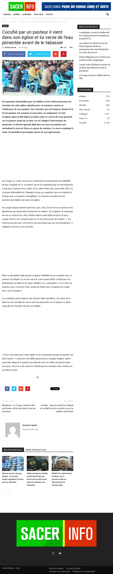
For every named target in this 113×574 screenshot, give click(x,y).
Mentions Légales (56, 568)
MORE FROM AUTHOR (36, 450)
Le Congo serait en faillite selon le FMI (94, 77)
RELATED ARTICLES (13, 450)
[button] (107, 14)
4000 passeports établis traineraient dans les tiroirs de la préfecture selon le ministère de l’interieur (37, 479)
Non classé (84, 109)
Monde (16, 14)
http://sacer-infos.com (30, 429)
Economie (26, 14)
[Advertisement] (37, 158)
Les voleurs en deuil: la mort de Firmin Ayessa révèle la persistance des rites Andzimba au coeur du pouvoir (94, 48)
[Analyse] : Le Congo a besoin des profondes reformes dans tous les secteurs (19, 408)
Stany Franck (10, 47)
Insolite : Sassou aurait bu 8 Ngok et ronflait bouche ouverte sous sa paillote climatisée (56, 408)
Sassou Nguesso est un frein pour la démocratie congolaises (94, 58)
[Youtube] (60, 553)
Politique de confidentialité (84, 571)
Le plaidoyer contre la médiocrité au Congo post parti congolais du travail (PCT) (94, 35)
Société (49, 14)
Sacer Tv (83, 118)
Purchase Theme (73, 568)
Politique (38, 14)
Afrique (7, 14)
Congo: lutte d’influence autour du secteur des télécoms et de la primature (94, 67)
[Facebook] (53, 553)
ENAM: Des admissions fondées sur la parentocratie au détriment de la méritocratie (62, 479)
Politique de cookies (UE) (59, 571)
